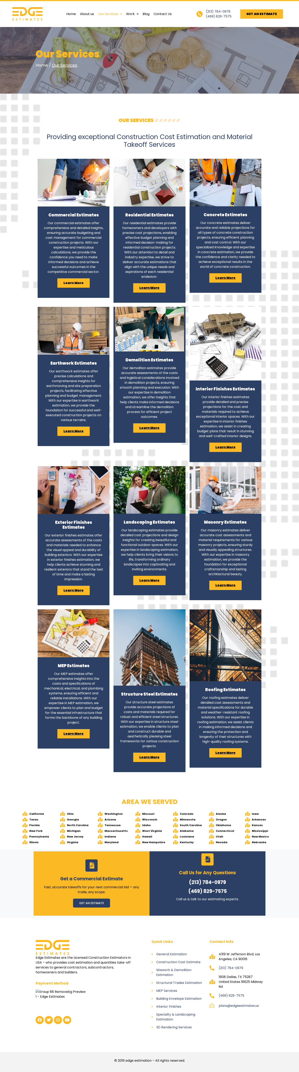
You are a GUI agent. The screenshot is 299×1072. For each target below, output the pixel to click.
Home (71, 14)
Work (130, 14)
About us (87, 14)
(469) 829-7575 (218, 16)
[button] (110, 14)
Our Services (108, 14)
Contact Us (163, 14)
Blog (146, 14)
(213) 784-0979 (218, 11)
